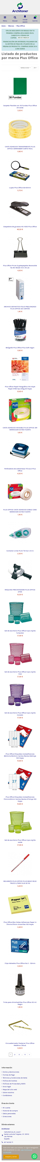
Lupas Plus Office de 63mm (20, 188)
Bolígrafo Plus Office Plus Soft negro (20, 348)
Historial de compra (10, 1111)
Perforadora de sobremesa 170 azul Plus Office (20, 470)
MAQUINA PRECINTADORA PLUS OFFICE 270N (20, 591)
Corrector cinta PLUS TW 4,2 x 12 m (20, 551)
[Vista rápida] (20, 102)
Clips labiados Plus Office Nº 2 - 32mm (20, 963)
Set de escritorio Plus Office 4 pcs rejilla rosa (20, 673)
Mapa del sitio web (10, 1089)
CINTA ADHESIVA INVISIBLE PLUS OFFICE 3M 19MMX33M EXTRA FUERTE (20, 429)
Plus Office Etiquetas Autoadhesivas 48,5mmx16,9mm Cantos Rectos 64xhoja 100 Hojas (20, 756)
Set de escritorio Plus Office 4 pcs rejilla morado (20, 714)
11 (25, 1054)
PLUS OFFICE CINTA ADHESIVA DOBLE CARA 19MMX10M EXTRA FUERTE (20, 511)
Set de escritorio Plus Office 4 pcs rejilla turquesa (20, 632)
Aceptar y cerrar (11, 1157)
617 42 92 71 (8, 1142)
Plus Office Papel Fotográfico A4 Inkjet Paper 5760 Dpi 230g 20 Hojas (20, 388)
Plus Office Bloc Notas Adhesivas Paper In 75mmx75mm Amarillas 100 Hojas (20, 923)
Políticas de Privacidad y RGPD (14, 1084)
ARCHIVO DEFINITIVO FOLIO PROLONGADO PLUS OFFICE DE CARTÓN (20, 308)
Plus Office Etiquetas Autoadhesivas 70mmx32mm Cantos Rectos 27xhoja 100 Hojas (20, 799)
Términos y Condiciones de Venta (15, 1078)
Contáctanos (7, 1095)
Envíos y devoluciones (11, 1072)
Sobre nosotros (8, 1092)
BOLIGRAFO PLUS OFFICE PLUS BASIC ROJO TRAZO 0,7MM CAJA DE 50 (20, 882)
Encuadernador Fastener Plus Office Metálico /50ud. (20, 1044)
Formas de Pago (9, 1075)
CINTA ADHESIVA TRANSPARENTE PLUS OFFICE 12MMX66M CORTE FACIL (20, 148)
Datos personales (9, 1113)
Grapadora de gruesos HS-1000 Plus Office (20, 227)
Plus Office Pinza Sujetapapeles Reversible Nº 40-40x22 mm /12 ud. (20, 266)
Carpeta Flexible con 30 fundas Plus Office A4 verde (20, 106)
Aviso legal (7, 1087)
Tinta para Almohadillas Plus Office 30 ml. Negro (20, 1003)
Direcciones (7, 1116)
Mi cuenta (6, 1108)
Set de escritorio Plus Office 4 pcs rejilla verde (20, 841)
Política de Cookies (10, 1081)
